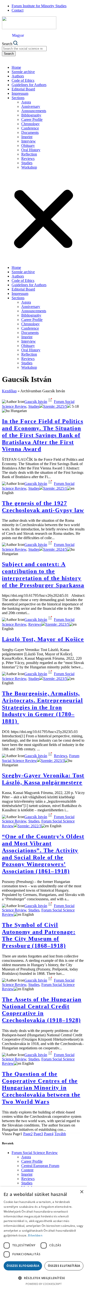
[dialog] (43, 1238)
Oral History (30, 150)
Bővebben (35, 1235)
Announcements (33, 111)
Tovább (60, 1134)
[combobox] (24, 48)
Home (16, 67)
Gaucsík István (35, 402)
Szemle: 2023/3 (53, 761)
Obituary (28, 145)
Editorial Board (23, 89)
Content (27, 1170)
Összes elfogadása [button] (23, 1266)
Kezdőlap (9, 391)
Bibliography (31, 115)
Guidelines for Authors (29, 85)
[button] (43, 217)
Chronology (30, 124)
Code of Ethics (23, 80)
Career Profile (32, 119)
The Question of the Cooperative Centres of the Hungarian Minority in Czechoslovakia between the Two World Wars (41, 1088)
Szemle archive (23, 72)
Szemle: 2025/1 (55, 488)
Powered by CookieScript (44, 1284)
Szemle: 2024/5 (55, 549)
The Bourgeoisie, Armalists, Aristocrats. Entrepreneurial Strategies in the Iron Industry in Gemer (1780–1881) (42, 707)
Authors (18, 76)
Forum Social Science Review (35, 1153)
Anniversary (30, 106)
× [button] (81, 1192)
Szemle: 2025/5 (55, 406)
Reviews (28, 158)
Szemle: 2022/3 (29, 826)
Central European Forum (40, 1166)
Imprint (26, 137)
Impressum (20, 93)
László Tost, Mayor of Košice (43, 639)
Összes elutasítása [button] (64, 1266)
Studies (26, 163)
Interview (28, 141)
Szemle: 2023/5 (57, 624)
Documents (30, 132)
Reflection (29, 154)
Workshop (29, 167)
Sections (18, 98)
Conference (30, 128)
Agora (26, 102)
